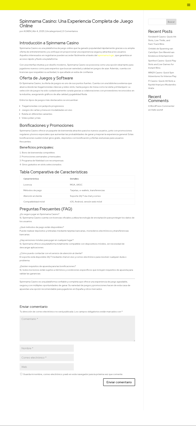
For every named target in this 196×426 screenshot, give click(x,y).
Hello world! (157, 109)
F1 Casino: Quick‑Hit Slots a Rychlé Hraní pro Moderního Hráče (162, 85)
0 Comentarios (70, 31)
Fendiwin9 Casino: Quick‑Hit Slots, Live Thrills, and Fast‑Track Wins (162, 40)
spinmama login (106, 55)
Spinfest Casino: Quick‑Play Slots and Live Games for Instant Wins (162, 64)
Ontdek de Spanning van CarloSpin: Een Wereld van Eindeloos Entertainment (161, 52)
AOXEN (27, 31)
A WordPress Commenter (161, 106)
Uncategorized (53, 31)
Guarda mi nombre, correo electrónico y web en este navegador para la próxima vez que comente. (73, 374)
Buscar (171, 21)
